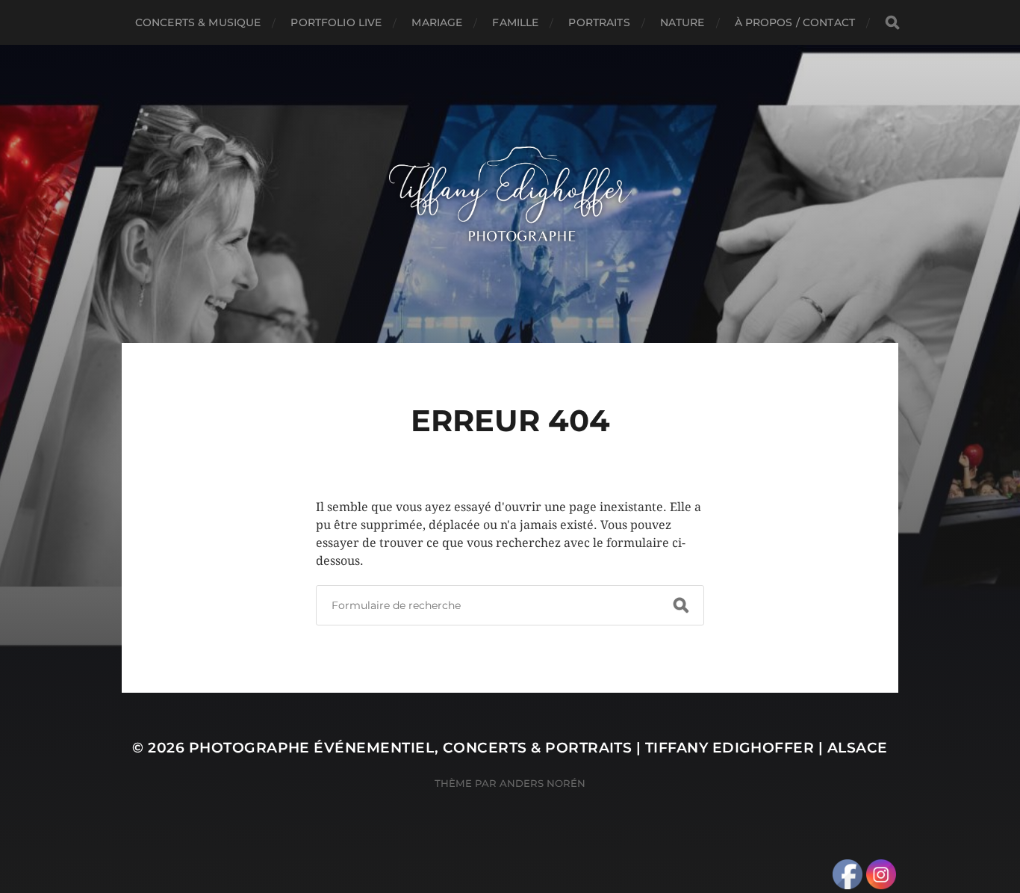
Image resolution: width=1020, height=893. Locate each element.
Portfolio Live (336, 22)
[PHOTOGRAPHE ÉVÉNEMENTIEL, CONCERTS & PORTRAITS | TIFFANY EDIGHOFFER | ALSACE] (510, 194)
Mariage (436, 22)
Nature (682, 22)
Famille (515, 22)
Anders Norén (542, 783)
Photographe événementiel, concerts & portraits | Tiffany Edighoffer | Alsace (538, 747)
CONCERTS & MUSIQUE (198, 22)
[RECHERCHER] (892, 23)
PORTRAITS (598, 22)
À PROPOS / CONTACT (795, 22)
